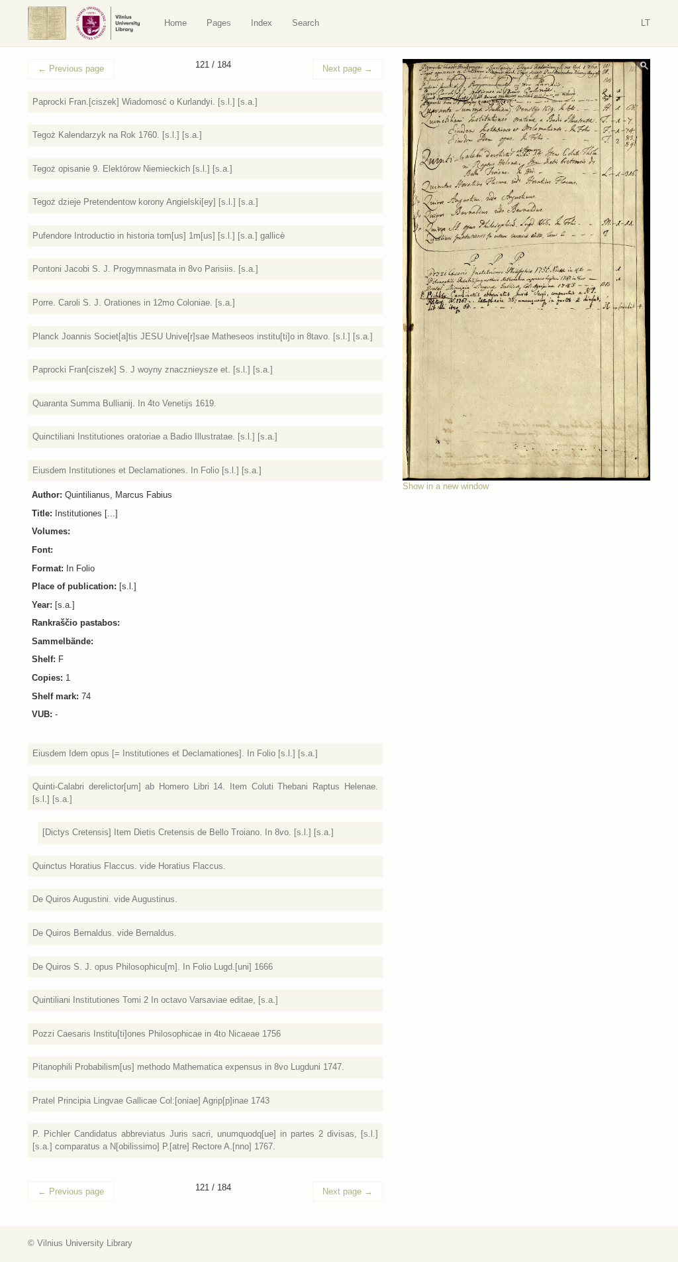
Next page (347, 69)
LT (645, 23)
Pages (219, 23)
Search (305, 23)
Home (175, 23)
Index (261, 23)
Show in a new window (446, 486)
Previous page (71, 69)
